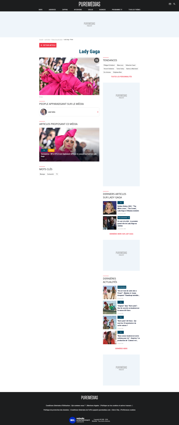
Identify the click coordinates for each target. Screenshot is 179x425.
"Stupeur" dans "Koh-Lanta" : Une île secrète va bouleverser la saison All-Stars (128, 308)
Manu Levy (120, 65)
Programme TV (117, 9)
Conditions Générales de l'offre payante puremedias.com (90, 410)
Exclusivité (50, 174)
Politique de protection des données (56, 410)
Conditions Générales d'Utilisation (58, 406)
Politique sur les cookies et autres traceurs (116, 406)
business (102, 9)
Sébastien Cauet (130, 65)
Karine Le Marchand (132, 69)
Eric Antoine (107, 72)
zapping (65, 9)
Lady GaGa (47, 39)
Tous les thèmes (134, 9)
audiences (52, 9)
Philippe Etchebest (109, 65)
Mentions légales (93, 406)
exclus (90, 9)
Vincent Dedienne (109, 69)
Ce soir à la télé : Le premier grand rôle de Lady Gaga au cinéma (127, 223)
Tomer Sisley (120, 69)
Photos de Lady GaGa (56, 39)
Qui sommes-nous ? (78, 406)
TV (57, 174)
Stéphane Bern (117, 72)
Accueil (41, 39)
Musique (42, 174)
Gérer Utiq (115, 410)
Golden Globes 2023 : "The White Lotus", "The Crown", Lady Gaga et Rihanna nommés (128, 208)
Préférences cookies (128, 410)
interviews (78, 9)
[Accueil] (89, 4)
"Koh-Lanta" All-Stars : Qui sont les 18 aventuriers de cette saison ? (126, 323)
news (40, 9)
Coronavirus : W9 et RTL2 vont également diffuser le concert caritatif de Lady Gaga (69, 155)
